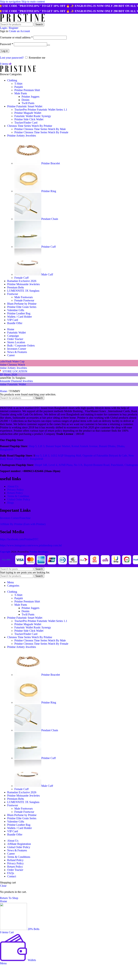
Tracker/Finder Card (25, 122)
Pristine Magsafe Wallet (27, 112)
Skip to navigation (10, 1)
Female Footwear (24, 300)
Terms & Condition (18, 496)
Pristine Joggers (30, 96)
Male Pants (20, 93)
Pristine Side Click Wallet (28, 119)
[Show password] (48, 45)
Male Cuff (47, 274)
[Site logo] (22, 20)
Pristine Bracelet (50, 163)
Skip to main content (33, 1)
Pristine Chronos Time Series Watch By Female (41, 132)
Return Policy (15, 492)
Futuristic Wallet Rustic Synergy (32, 116)
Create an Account (19, 31)
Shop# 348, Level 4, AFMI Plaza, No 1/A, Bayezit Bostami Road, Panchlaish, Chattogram (86, 464)
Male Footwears (23, 297)
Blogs (10, 502)
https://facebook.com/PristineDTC (19, 539)
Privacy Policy (15, 489)
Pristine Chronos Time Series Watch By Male (40, 129)
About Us (12, 486)
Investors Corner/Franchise (15, 517)
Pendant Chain (49, 218)
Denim (25, 99)
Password (6, 44)
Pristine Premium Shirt (27, 90)
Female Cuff (21, 277)
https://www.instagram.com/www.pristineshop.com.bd (31, 545)
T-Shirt (18, 83)
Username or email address (16, 37)
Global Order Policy (18, 499)
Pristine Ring (48, 191)
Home (4, 391)
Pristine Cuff (48, 246)
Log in (4, 51)
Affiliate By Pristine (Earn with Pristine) (22, 524)
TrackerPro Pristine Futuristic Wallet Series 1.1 (40, 109)
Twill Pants (28, 103)
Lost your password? (12, 57)
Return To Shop (9, 898)
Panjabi (18, 86)
